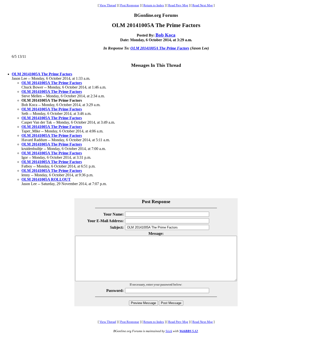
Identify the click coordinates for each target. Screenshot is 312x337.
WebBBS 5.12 (188, 331)
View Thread (107, 5)
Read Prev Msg (178, 5)
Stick (169, 331)
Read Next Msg (202, 5)
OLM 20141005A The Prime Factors (159, 48)
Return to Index (153, 5)
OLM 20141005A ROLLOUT (46, 179)
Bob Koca (166, 35)
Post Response (129, 5)
